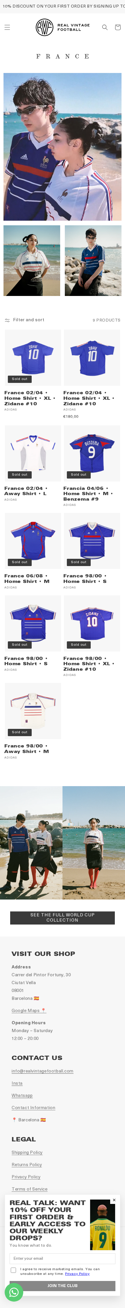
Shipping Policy (27, 1153)
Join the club (62, 1286)
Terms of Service (30, 1189)
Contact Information (33, 1108)
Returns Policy (27, 1165)
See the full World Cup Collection (63, 918)
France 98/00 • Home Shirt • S (85, 578)
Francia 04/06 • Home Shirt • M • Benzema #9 (88, 494)
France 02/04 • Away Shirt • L (26, 491)
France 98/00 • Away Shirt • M (26, 748)
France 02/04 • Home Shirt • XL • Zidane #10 (30, 398)
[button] (7, 27)
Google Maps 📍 (29, 1011)
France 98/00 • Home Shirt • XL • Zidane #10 (89, 664)
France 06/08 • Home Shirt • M (27, 578)
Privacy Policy (26, 1177)
